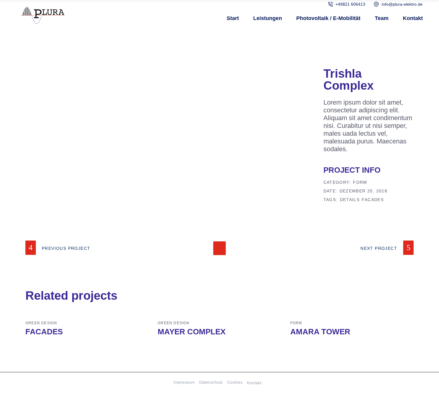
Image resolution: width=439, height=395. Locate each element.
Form (360, 182)
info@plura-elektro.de (402, 4)
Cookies (234, 382)
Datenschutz (211, 382)
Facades (373, 199)
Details (350, 199)
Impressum (184, 382)
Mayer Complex (191, 331)
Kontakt (254, 382)
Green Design (41, 323)
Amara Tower (320, 331)
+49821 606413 (350, 4)
